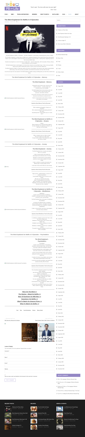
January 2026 (60, 110)
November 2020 (61, 327)
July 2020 (60, 340)
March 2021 (60, 313)
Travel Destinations (23, 14)
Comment (7, 351)
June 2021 (60, 302)
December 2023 (61, 197)
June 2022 (60, 260)
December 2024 (61, 155)
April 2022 (60, 267)
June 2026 (60, 93)
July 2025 (60, 131)
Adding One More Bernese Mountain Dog (71, 393)
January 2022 (60, 278)
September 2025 (61, 124)
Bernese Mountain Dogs (62, 54)
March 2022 (60, 271)
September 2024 (61, 166)
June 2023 (60, 218)
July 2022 (60, 257)
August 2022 (60, 253)
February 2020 (61, 358)
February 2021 (61, 316)
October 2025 (60, 121)
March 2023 (60, 229)
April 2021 (60, 309)
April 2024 (60, 183)
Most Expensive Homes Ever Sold (64, 33)
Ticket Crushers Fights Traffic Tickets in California (44, 320)
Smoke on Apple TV (62, 40)
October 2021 (60, 288)
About (76, 14)
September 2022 (61, 250)
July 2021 (60, 299)
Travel (59, 68)
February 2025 (61, 148)
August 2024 (60, 169)
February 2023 (61, 232)
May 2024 (60, 180)
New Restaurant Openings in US (64, 36)
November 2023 (61, 201)
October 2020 (60, 330)
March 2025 (60, 145)
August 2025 (60, 128)
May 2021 (60, 306)
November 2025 (61, 117)
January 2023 (60, 236)
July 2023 (60, 215)
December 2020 (61, 323)
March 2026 (60, 103)
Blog (69, 14)
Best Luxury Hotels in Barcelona (64, 43)
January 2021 (60, 320)
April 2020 (60, 351)
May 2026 (60, 96)
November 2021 (61, 285)
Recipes (59, 65)
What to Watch (44, 14)
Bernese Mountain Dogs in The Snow (72, 390)
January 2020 (60, 361)
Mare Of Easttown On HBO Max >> (29, 296)
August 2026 (60, 86)
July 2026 (60, 89)
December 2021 (61, 281)
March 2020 (60, 354)
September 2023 (61, 208)
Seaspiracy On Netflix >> (29, 299)
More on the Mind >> (29, 291)
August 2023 (60, 211)
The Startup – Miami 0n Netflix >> (29, 294)
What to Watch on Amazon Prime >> (29, 301)
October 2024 (60, 162)
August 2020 (60, 337)
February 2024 (61, 190)
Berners (34, 14)
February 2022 (61, 274)
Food (6, 14)
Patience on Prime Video (63, 30)
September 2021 (61, 292)
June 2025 (60, 134)
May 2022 (60, 264)
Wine (12, 14)
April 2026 (60, 100)
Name (6, 357)
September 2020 (61, 333)
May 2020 (60, 347)
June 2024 (60, 176)
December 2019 (61, 365)
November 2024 (61, 159)
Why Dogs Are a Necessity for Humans (12, 320)
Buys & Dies (55, 14)
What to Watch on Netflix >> (29, 303)
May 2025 (60, 138)
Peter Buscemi (7, 21)
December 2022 (61, 239)
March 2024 (60, 187)
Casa (63, 14)
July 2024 (60, 173)
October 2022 (60, 246)
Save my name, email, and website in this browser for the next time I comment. (21, 376)
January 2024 (60, 194)
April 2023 (60, 225)
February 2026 (61, 107)
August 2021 (60, 295)
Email (6, 363)
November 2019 (61, 368)
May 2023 (60, 222)
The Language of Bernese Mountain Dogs (69, 379)
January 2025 (60, 152)
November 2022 (61, 243)
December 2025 (61, 114)
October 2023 (60, 204)
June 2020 (60, 344)
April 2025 (60, 141)
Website (6, 369)
